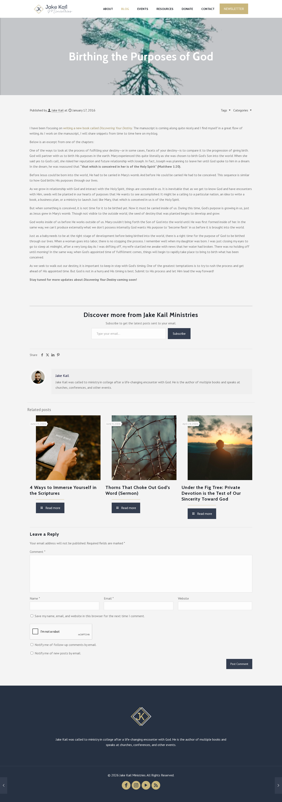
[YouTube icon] (146, 785)
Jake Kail (58, 110)
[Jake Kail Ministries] (53, 9)
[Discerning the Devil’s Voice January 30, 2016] (278, 785)
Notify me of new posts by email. (58, 653)
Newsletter (234, 9)
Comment (37, 552)
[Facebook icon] (126, 785)
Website (183, 598)
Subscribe (179, 333)
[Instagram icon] (136, 785)
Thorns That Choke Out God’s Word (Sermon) (137, 490)
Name (35, 598)
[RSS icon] (156, 785)
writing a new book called (97, 128)
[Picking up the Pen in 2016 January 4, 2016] (3, 785)
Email (109, 598)
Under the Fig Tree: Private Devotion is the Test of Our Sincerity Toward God (211, 493)
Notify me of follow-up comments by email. (65, 645)
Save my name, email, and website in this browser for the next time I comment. (90, 616)
